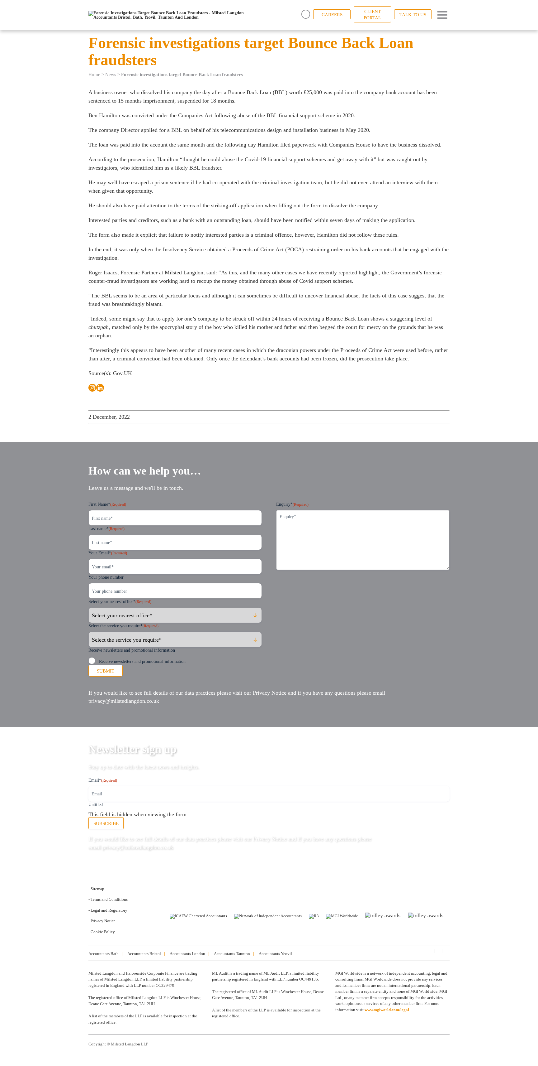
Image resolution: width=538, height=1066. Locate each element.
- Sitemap (96, 888)
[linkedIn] (430, 950)
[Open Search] (305, 14)
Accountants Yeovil (275, 953)
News (110, 74)
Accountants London (187, 953)
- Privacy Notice (102, 921)
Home (94, 74)
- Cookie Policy (101, 931)
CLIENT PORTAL (372, 14)
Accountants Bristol (144, 953)
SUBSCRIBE (106, 823)
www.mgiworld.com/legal (387, 1009)
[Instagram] (92, 388)
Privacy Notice (269, 693)
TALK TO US (412, 14)
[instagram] (438, 950)
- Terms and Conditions (108, 899)
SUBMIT (105, 670)
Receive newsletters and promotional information (142, 661)
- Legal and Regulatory (107, 910)
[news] (446, 950)
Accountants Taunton (232, 953)
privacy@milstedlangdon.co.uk (123, 701)
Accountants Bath (103, 953)
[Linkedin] (100, 388)
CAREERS (332, 14)
